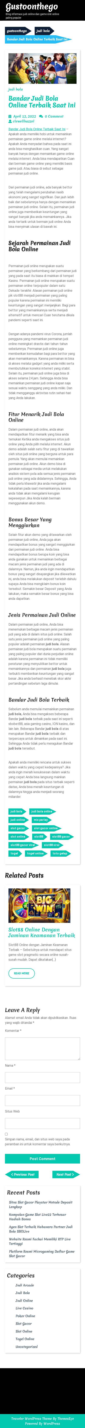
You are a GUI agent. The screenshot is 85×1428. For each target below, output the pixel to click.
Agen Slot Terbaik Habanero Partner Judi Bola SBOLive (41, 1229)
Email (10, 1088)
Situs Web (12, 1111)
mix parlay (41, 819)
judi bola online (41, 811)
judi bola (43, 31)
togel (14, 853)
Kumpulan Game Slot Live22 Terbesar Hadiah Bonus (37, 1217)
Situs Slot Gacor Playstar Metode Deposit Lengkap (40, 1204)
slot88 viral (51, 845)
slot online (18, 836)
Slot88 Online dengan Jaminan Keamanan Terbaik (41, 932)
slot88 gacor (61, 836)
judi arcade (25, 1285)
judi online (18, 819)
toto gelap (60, 853)
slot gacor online (46, 828)
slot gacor (18, 828)
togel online (35, 853)
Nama (10, 1065)
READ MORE (24, 975)
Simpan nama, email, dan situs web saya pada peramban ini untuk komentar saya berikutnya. (37, 1141)
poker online (25, 1316)
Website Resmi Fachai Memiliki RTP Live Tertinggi (40, 1241)
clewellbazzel (23, 121)
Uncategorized (27, 1346)
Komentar (13, 1031)
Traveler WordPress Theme (31, 1418)
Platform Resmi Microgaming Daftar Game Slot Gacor (41, 1253)
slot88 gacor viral (23, 845)
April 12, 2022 (24, 116)
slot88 (38, 836)
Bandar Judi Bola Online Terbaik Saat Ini (36, 129)
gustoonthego (32, 6)
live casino (24, 1308)
